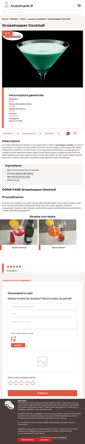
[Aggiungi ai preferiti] (74, 134)
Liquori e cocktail (15, 121)
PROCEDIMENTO (29, 133)
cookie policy (57, 409)
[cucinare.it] (32, 4)
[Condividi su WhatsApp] (68, 135)
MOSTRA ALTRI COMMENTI (17, 281)
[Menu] (79, 5)
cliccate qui (72, 150)
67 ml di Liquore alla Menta (20, 173)
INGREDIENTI (8, 133)
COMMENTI (49, 133)
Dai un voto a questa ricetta (21, 377)
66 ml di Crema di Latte (18, 177)
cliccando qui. (64, 158)
